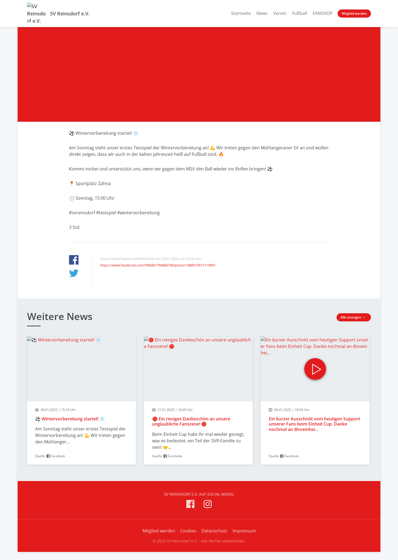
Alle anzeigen (351, 317)
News (261, 13)
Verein (279, 13)
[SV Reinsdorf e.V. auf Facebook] (190, 504)
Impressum (244, 531)
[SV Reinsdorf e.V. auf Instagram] (208, 504)
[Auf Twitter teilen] (74, 273)
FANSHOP (322, 13)
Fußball (299, 13)
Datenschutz (214, 531)
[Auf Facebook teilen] (74, 260)
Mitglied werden (354, 13)
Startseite (241, 13)
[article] (81, 401)
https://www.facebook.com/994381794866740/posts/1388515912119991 (158, 265)
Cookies (188, 531)
